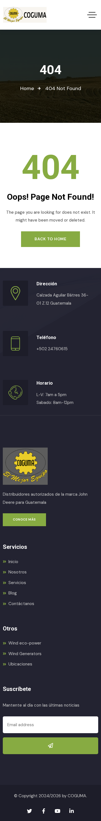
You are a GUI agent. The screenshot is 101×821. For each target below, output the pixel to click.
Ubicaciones (20, 664)
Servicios (17, 582)
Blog (12, 593)
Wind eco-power (24, 643)
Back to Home (50, 238)
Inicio (13, 561)
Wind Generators (25, 654)
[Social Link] (29, 811)
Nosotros (17, 572)
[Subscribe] (50, 745)
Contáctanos (21, 603)
